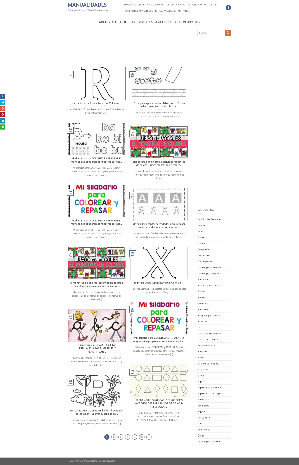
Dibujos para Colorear (209, 267)
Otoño (200, 375)
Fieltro (201, 297)
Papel (200, 381)
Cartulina (202, 243)
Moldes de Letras (134, 4)
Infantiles (202, 321)
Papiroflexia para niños (139, 11)
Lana (199, 327)
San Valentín (203, 417)
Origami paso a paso (208, 363)
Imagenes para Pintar (208, 315)
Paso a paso (203, 399)
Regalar (201, 411)
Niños (186, 11)
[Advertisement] (128, 44)
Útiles (200, 435)
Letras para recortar (168, 11)
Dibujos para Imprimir (209, 273)
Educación (203, 279)
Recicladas (203, 405)
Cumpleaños (204, 249)
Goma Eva (202, 303)
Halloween (203, 309)
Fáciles (201, 291)
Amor (200, 231)
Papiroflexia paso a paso (210, 393)
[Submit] (228, 33)
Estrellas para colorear (202, 4)
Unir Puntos (203, 429)
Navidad (181, 4)
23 (141, 436)
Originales (203, 369)
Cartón (201, 237)
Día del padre (204, 261)
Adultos (201, 225)
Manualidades (87, 4)
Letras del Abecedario (209, 333)
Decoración (203, 255)
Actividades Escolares (209, 219)
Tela (199, 423)
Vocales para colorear (160, 4)
